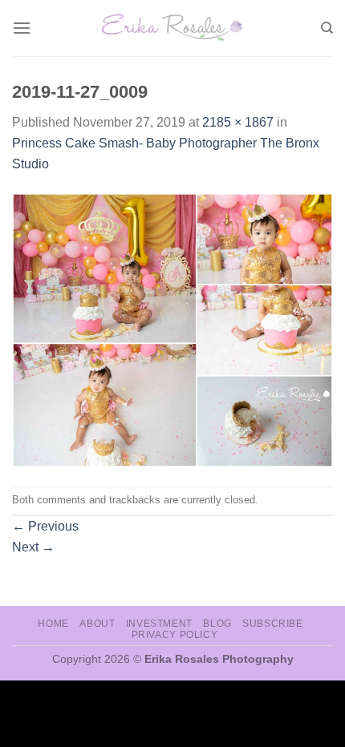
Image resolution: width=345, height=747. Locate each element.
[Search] (327, 28)
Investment (159, 623)
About (97, 623)
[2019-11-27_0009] (172, 329)
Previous (45, 526)
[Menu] (21, 27)
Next (33, 547)
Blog (217, 623)
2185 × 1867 (238, 122)
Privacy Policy (175, 634)
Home (53, 623)
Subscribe (272, 623)
